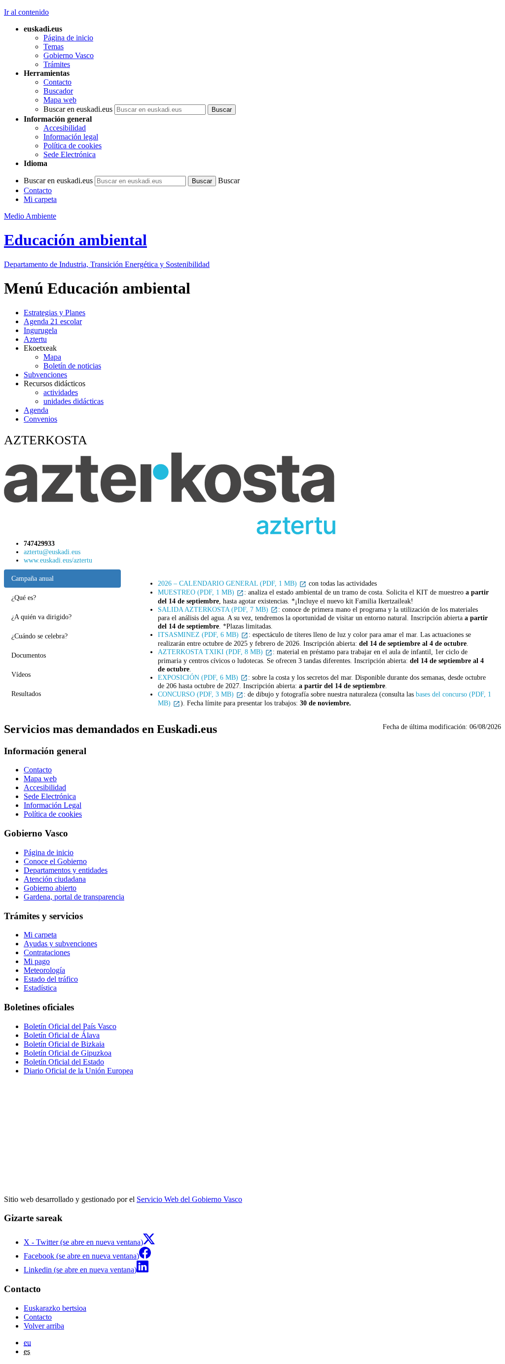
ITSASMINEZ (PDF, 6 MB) (199, 634)
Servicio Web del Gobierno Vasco (189, 1199)
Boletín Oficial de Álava (62, 1035)
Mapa (52, 357)
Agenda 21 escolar (53, 321)
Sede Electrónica (69, 154)
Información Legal (52, 805)
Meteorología (44, 970)
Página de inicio (68, 37)
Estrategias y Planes (54, 312)
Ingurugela (40, 330)
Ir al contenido (26, 12)
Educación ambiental (75, 240)
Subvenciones (45, 374)
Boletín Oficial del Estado (64, 1062)
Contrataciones (47, 952)
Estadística (40, 988)
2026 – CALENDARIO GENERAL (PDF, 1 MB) (228, 583)
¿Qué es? (23, 597)
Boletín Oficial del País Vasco (70, 1026)
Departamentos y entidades (66, 870)
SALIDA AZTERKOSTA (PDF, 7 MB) (214, 609)
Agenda (36, 410)
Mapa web (59, 100)
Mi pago (37, 961)
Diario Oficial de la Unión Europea (78, 1070)
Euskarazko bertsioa (55, 1308)
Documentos (28, 655)
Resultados (26, 694)
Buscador (58, 91)
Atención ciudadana (55, 879)
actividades (60, 392)
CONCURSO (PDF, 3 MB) (197, 694)
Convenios (40, 419)
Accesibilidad (64, 128)
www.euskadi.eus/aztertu (58, 560)
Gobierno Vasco (68, 55)
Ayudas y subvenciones (60, 943)
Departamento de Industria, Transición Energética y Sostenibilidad (107, 264)
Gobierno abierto (50, 888)
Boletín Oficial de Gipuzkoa (67, 1053)
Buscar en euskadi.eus (77, 109)
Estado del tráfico (51, 979)
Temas (53, 46)
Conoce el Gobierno (55, 861)
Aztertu (35, 339)
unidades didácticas (73, 401)
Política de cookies (72, 145)
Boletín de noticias (72, 366)
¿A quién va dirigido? (41, 617)
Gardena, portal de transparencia (74, 897)
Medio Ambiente (30, 216)
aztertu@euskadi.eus (52, 552)
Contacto (57, 82)
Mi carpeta (40, 199)
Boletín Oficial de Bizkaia (64, 1044)
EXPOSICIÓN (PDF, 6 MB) (199, 677)
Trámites (56, 64)
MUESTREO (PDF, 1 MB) (197, 592)
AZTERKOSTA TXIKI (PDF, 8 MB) (211, 652)
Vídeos (21, 674)
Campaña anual (32, 578)
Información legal (70, 137)
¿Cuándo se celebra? (39, 636)
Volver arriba (44, 1326)
